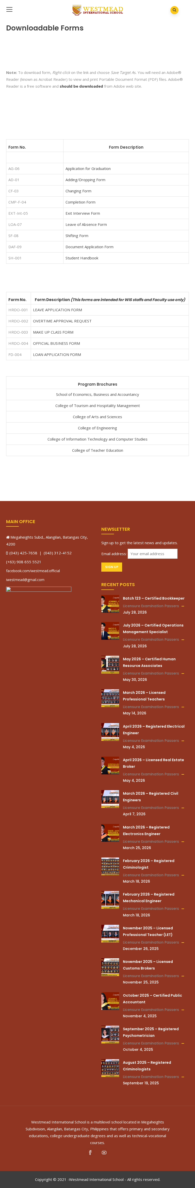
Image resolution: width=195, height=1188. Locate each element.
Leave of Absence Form (86, 224)
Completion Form (80, 202)
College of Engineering (97, 427)
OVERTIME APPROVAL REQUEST (62, 320)
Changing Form (78, 190)
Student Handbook (82, 257)
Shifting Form (77, 235)
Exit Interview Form (83, 213)
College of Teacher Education (97, 450)
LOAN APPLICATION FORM (57, 354)
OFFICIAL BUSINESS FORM (56, 343)
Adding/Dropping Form (85, 179)
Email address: (114, 553)
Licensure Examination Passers (151, 605)
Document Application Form (89, 246)
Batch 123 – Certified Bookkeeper (154, 598)
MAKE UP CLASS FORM (53, 332)
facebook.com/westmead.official (33, 570)
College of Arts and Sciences (97, 416)
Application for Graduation (88, 168)
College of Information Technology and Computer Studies (97, 439)
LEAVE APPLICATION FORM (57, 309)
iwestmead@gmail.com (25, 579)
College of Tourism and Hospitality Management (97, 405)
